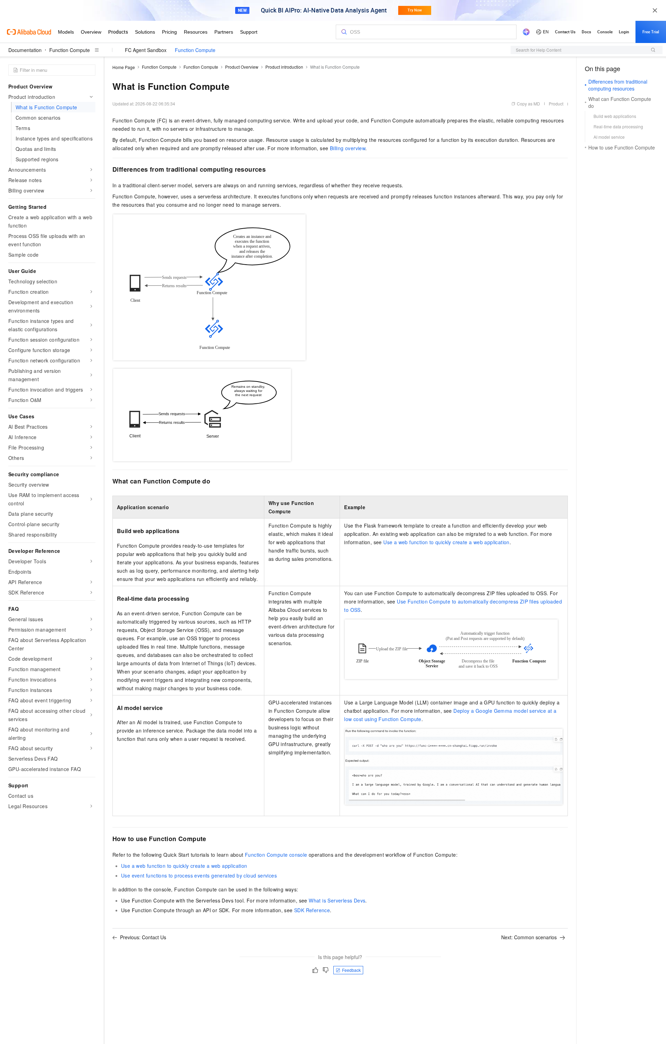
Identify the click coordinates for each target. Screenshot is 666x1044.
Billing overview (347, 148)
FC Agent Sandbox (145, 49)
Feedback (351, 970)
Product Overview (241, 67)
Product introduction (284, 67)
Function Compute (69, 49)
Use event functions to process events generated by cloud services (199, 875)
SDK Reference (312, 910)
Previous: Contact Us (143, 937)
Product (556, 103)
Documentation (25, 49)
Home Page (123, 67)
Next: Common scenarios (529, 937)
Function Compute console (276, 854)
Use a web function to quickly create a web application (446, 542)
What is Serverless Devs (337, 900)
